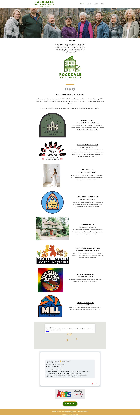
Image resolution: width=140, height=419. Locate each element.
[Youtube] (73, 89)
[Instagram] (70, 89)
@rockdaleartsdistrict (88, 309)
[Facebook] (66, 89)
